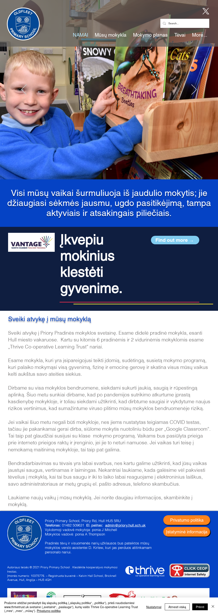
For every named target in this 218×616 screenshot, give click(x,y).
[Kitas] (194, 89)
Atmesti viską (177, 607)
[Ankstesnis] (24, 89)
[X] (205, 10)
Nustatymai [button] (153, 607)
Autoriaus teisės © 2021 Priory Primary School (38, 567)
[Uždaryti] (212, 607)
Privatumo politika (49, 611)
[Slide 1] (107, 169)
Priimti (200, 607)
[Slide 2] (111, 169)
